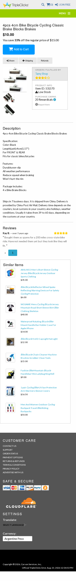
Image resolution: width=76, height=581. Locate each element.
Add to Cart (21, 49)
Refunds (45, 60)
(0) (51, 4)
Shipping (29, 60)
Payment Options (13, 457)
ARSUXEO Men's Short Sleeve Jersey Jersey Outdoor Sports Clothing (39, 273)
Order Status (10, 453)
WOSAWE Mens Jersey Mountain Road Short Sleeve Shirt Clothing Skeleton (40, 308)
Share (11, 60)
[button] (5, 252)
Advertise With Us (13, 472)
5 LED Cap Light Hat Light (39, 338)
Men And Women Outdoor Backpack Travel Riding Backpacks (38, 408)
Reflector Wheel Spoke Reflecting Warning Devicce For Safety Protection (40, 290)
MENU (63, 13)
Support (8, 449)
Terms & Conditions (14, 464)
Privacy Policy (11, 468)
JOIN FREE (64, 4)
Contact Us (9, 446)
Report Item (44, 104)
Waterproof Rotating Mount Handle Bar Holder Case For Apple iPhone (38, 325)
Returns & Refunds (14, 461)
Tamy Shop (41, 73)
